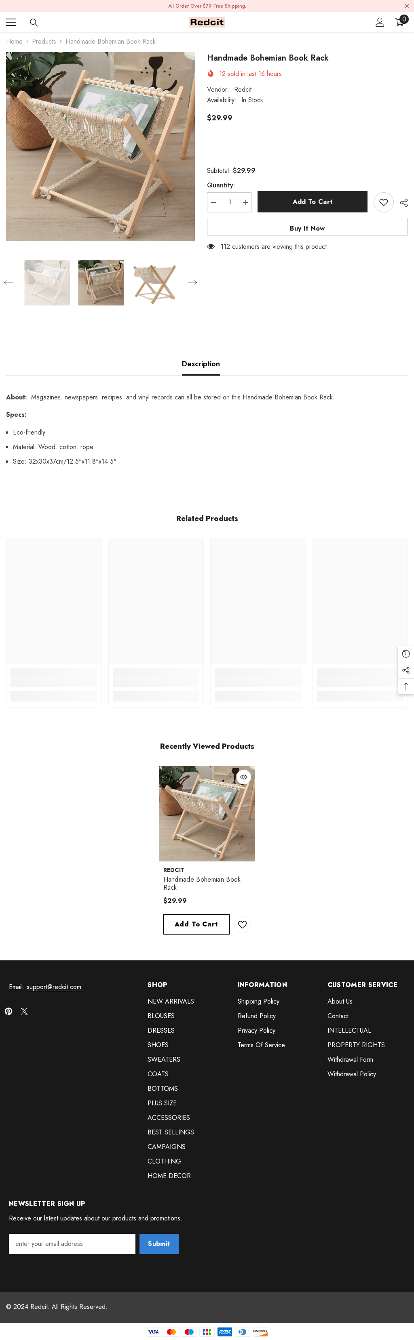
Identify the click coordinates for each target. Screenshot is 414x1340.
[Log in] (380, 22)
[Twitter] (24, 1011)
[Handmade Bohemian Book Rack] (207, 813)
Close (407, 6)
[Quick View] (244, 777)
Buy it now (307, 228)
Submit (159, 1243)
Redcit (242, 89)
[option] (100, 146)
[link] (54, 683)
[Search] (34, 22)
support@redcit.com (54, 986)
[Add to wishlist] (384, 202)
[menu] (11, 22)
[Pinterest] (8, 1011)
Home (14, 41)
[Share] (401, 202)
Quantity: (221, 185)
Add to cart (313, 201)
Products (44, 41)
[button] (8, 283)
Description (201, 364)
